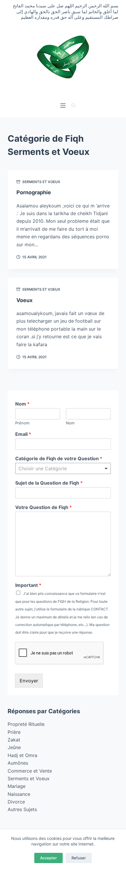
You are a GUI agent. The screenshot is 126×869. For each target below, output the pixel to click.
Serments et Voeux (41, 182)
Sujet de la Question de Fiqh (49, 483)
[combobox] (63, 468)
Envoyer (29, 681)
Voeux (24, 300)
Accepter (48, 857)
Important (28, 585)
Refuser (78, 857)
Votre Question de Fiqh (43, 507)
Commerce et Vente (30, 771)
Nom (22, 404)
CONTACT (99, 609)
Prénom (22, 423)
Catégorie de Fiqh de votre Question (58, 458)
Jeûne (14, 747)
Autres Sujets (22, 809)
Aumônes (18, 763)
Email (23, 434)
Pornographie (33, 192)
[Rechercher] (73, 105)
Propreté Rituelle (26, 724)
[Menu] (63, 105)
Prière (14, 732)
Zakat (14, 740)
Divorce (16, 802)
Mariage (16, 786)
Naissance (19, 794)
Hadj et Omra (22, 755)
